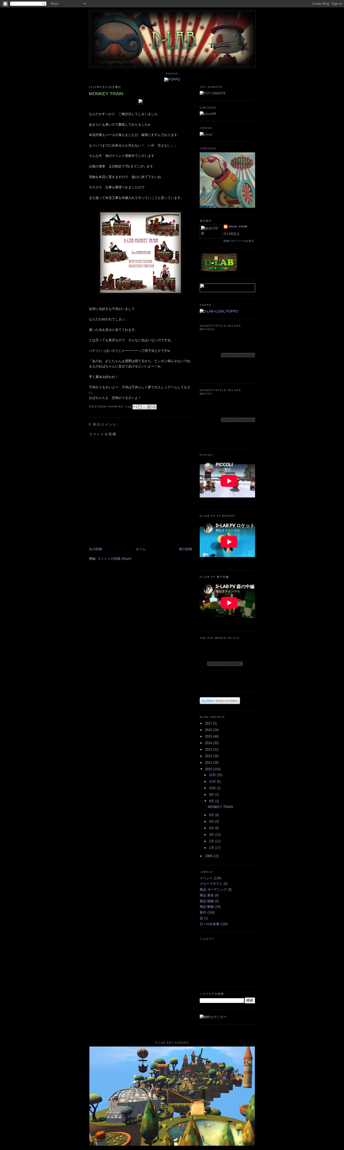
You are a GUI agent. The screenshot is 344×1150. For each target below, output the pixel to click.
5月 (212, 821)
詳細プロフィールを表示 (239, 240)
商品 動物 (207, 907)
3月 (212, 835)
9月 (212, 794)
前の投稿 (185, 549)
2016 (209, 730)
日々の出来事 (209, 924)
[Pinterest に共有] (154, 406)
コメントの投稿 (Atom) (114, 559)
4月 (212, 828)
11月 (213, 781)
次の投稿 (95, 549)
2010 (209, 769)
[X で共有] (144, 406)
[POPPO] (172, 79)
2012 (209, 756)
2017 (209, 723)
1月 (212, 848)
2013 (209, 749)
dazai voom (238, 226)
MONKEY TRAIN (220, 807)
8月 (212, 801)
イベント (206, 878)
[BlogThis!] (139, 406)
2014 (209, 743)
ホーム (141, 549)
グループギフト (211, 884)
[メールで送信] (134, 406)
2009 (209, 856)
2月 (212, 841)
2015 (209, 736)
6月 (212, 815)
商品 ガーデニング (213, 889)
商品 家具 (207, 895)
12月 (213, 775)
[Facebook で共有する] (149, 406)
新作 (203, 912)
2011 (209, 762)
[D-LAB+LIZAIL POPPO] (219, 311)
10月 (213, 788)
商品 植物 (207, 901)
